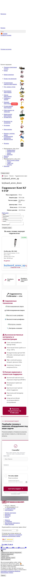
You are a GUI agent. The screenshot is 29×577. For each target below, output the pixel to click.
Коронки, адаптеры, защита (8, 557)
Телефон (6, 465)
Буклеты (9, 164)
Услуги (6, 157)
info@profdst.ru (9, 510)
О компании (8, 521)
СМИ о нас (10, 163)
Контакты (6, 166)
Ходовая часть (5, 556)
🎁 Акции (4, 33)
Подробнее (7, 260)
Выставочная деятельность (12, 523)
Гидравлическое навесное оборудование (11, 552)
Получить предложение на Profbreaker (14, 411)
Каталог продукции (10, 512)
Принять (3, 575)
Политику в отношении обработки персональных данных (12, 535)
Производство (11, 151)
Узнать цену (5, 213)
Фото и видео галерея (13, 160)
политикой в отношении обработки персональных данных (10, 571)
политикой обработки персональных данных (19, 493)
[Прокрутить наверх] (2, 546)
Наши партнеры (9, 524)
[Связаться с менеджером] (2, 551)
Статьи (9, 161)
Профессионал (11, 150)
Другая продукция (5, 559)
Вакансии (9, 154)
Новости (6, 156)
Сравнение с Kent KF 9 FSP (18, 266)
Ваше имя (6, 455)
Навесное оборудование (7, 554)
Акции (9, 153)
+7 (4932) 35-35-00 (10, 508)
